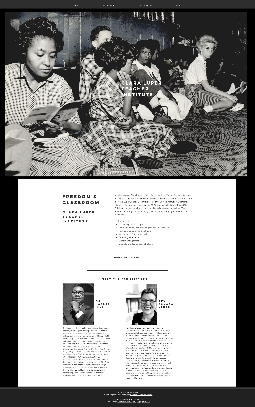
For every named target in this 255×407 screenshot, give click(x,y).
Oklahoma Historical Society (141, 395)
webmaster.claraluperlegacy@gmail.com (134, 402)
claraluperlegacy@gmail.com (131, 399)
